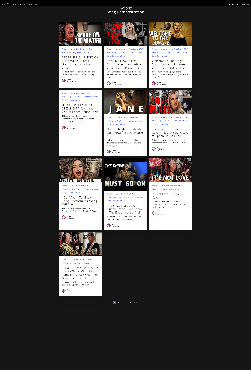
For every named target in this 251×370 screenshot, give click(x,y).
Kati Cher (80, 93)
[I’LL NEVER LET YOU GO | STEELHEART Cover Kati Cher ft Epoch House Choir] (80, 111)
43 (130, 303)
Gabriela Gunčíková (129, 49)
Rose (69, 80)
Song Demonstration (80, 52)
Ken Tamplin (81, 49)
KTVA (90, 49)
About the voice (68, 49)
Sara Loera (138, 197)
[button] (245, 4)
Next (135, 303)
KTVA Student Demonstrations (130, 52)
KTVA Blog (66, 52)
